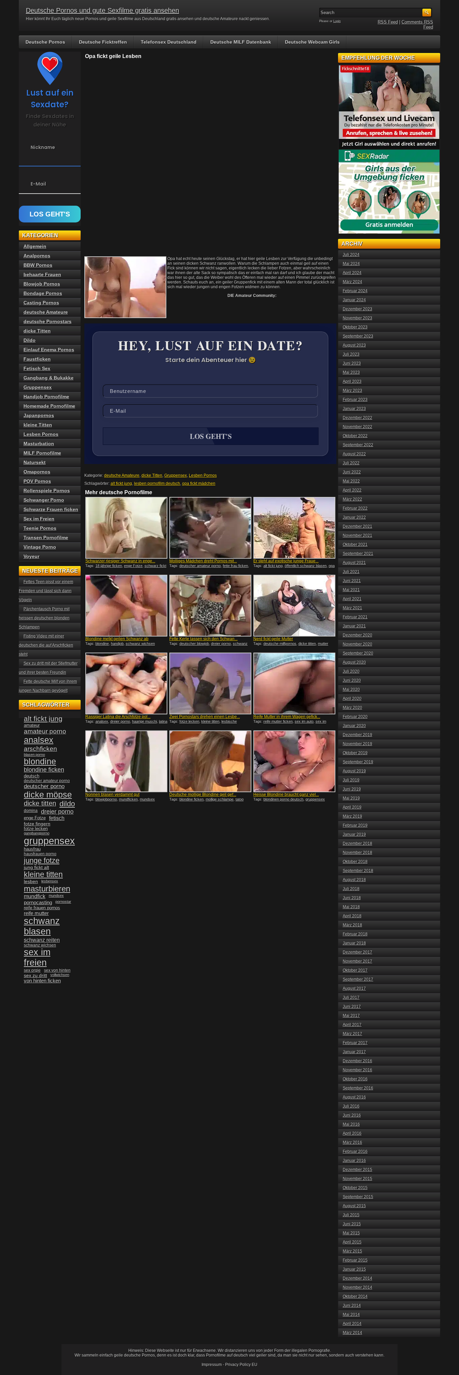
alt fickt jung (121, 483)
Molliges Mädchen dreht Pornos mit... (203, 561)
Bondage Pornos (43, 293)
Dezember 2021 (357, 526)
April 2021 (352, 599)
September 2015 (358, 1196)
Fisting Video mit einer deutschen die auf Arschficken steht (46, 645)
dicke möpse (48, 794)
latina (163, 721)
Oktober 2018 (355, 861)
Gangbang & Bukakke (49, 377)
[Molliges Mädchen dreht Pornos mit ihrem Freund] (210, 528)
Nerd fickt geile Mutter (273, 638)
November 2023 (357, 318)
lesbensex (49, 881)
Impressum (212, 1364)
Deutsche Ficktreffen (103, 42)
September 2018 (358, 870)
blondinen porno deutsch (283, 799)
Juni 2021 (352, 580)
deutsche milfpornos (279, 644)
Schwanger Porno (44, 500)
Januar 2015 (354, 1269)
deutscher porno (44, 786)
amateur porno (45, 731)
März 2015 (352, 1251)
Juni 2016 (352, 1115)
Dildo (30, 340)
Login (337, 21)
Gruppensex (175, 475)
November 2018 (357, 852)
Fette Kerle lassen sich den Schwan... (203, 638)
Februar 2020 (355, 716)
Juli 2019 (351, 780)
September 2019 (358, 762)
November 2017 (357, 961)
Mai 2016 (351, 1124)
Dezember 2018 (357, 843)
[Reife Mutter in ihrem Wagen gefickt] (294, 683)
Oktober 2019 (355, 753)
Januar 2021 (354, 626)
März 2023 (352, 390)
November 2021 (357, 535)
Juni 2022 (352, 472)
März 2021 (352, 608)
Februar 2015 (355, 1260)
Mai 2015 (351, 1233)
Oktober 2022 (355, 436)
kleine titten (210, 721)
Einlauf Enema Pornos (49, 349)
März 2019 (352, 816)
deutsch (31, 775)
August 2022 (354, 454)
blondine (102, 644)
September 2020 (358, 653)
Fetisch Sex (37, 368)
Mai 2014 (351, 1314)
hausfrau (32, 849)
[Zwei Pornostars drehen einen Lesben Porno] (210, 683)
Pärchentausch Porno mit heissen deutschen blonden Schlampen (44, 618)
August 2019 (354, 771)
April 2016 (352, 1133)
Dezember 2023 (357, 309)
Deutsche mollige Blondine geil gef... (202, 794)
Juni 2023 (352, 363)
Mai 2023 (351, 372)
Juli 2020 (351, 671)
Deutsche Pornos (45, 42)
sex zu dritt (35, 975)
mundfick (34, 896)
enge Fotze (133, 566)
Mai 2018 (351, 907)
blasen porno (34, 755)
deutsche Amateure (121, 475)
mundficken (128, 799)
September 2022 (358, 445)
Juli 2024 (351, 254)
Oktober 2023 (355, 327)
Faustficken (37, 359)
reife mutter (36, 913)
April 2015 (352, 1242)
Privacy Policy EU (241, 1364)
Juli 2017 (351, 997)
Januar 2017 (354, 1052)
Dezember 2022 (357, 417)
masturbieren (47, 888)
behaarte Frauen (42, 274)
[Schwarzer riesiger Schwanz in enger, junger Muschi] (126, 528)
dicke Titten (151, 475)
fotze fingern (37, 823)
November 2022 (357, 426)
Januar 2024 (354, 300)
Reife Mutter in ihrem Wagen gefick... (286, 716)
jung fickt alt (36, 867)
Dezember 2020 (357, 635)
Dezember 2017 (357, 952)
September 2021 (358, 553)
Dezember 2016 (357, 1061)
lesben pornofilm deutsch (157, 483)
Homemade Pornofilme (49, 406)
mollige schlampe (220, 799)
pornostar (63, 902)
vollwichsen (59, 975)
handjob (117, 644)
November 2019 (357, 744)
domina (31, 810)
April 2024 (352, 272)
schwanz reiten (42, 940)
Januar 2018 (354, 943)
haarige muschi (144, 721)
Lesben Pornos (203, 475)
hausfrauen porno (40, 854)
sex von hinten (57, 970)
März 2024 (352, 281)
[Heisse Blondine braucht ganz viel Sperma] (294, 761)
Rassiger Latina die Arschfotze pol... (118, 716)
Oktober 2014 (355, 1296)
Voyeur (31, 556)
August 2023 (354, 345)
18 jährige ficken (108, 566)
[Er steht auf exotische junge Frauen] (294, 528)
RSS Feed (388, 21)
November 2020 (357, 644)
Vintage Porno (40, 547)
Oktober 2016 (355, 1079)
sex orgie (32, 970)
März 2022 (352, 499)
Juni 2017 (352, 1006)
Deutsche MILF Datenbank (240, 42)
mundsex (147, 799)
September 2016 (358, 1088)
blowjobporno (106, 799)
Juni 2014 (352, 1305)
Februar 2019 (355, 825)
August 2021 (354, 562)
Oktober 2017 (355, 970)
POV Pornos (37, 481)
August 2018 (354, 879)
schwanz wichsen (140, 644)
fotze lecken (189, 721)
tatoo (240, 799)
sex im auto (304, 721)
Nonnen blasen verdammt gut (112, 794)
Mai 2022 (351, 481)
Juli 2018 (351, 888)
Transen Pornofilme (46, 537)
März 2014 (352, 1332)
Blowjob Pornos (42, 284)
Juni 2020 (352, 680)
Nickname (43, 147)
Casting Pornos (41, 302)
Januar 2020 (354, 725)
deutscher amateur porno (200, 566)
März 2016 (352, 1142)
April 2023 (352, 381)
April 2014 (352, 1323)
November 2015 (357, 1178)
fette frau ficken (235, 566)
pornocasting (38, 902)
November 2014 (357, 1287)
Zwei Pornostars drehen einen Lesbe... (204, 716)
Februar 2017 (355, 1042)
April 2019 (352, 807)
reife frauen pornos (42, 907)
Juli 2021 (351, 571)
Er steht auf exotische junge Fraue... (286, 561)
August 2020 (354, 662)
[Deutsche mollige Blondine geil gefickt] (210, 761)
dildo (67, 804)
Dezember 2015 (357, 1169)
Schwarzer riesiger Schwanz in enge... (120, 561)
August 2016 (354, 1097)
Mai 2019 (351, 798)
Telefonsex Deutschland (169, 42)
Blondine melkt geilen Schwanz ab (117, 638)
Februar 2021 (355, 617)
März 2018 (352, 925)
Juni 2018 (352, 898)
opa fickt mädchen (198, 483)
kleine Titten (38, 424)
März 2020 (352, 707)
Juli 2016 (351, 1106)
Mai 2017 (351, 1015)
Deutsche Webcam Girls (312, 42)
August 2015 (354, 1206)
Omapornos (37, 471)
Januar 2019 (354, 834)
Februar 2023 (355, 399)
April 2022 (352, 490)
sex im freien (37, 957)
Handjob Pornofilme (46, 396)
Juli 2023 (351, 354)
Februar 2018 (355, 934)
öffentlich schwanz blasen (306, 566)
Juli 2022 (351, 463)
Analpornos (37, 255)
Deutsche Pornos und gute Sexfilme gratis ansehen (102, 10)
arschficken (40, 748)
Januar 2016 (354, 1160)
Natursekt (35, 462)
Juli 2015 (351, 1215)
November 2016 (357, 1070)
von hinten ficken (42, 980)
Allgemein (35, 246)
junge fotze (41, 860)
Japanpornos (39, 415)
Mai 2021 (351, 590)
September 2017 (358, 979)
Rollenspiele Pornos (47, 490)
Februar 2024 (355, 291)
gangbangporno (36, 833)
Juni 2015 (352, 1224)
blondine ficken (191, 799)
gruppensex (49, 840)
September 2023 (358, 336)
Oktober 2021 (355, 544)
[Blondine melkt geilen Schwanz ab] (126, 605)
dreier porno (221, 644)
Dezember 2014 (357, 1278)
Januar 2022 (354, 517)
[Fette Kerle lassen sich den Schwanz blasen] (210, 605)
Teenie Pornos (40, 528)
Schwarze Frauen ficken (51, 509)
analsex (101, 721)
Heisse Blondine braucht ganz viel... (286, 794)
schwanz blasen (42, 926)
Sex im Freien (39, 518)
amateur (32, 725)
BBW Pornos (38, 265)
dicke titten (307, 644)
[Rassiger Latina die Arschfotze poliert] (126, 683)
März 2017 (352, 1033)
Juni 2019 (352, 789)
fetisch (57, 818)
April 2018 (352, 916)
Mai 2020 (351, 689)
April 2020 (352, 698)
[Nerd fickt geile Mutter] (294, 605)
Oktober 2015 (355, 1187)
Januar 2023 (354, 408)
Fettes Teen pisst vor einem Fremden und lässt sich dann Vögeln (46, 590)
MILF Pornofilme (42, 453)
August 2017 (354, 988)
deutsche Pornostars (48, 321)
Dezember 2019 (357, 734)
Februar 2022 (355, 508)
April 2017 (352, 1024)
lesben (31, 881)
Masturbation (39, 443)
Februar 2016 (355, 1151)
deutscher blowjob (194, 644)
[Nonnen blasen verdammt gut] (126, 761)
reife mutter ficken (278, 721)
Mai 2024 (351, 263)
